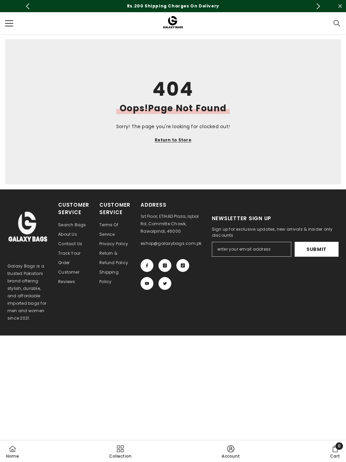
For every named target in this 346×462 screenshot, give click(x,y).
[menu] (9, 23)
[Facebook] (147, 265)
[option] (173, 6)
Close (340, 6)
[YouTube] (147, 283)
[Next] (318, 6)
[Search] (337, 23)
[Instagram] (164, 265)
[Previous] (28, 6)
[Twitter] (164, 283)
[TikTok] (182, 265)
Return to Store (173, 140)
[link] (231, 451)
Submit (316, 249)
